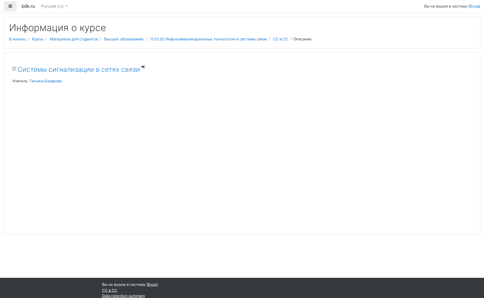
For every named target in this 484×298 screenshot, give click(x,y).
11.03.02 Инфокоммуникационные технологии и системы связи (208, 39)
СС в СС (280, 39)
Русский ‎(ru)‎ (53, 6)
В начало (17, 39)
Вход (474, 6)
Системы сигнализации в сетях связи (79, 69)
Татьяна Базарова (45, 81)
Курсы (37, 39)
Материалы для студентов (74, 39)
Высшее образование (124, 39)
